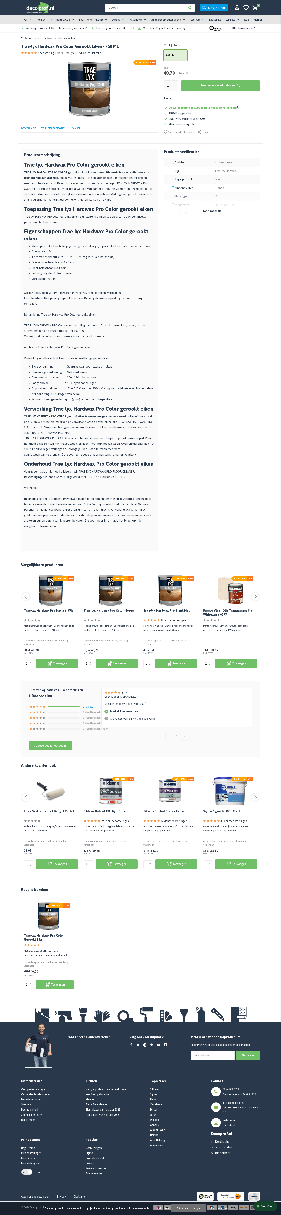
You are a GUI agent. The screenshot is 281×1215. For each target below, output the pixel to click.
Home (36, 38)
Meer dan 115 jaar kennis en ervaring (164, 28)
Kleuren (90, 1099)
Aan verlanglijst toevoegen (181, 132)
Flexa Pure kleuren (97, 1104)
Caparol (155, 1124)
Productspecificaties (52, 127)
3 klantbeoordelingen (173, 620)
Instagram (229, 1120)
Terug (27, 38)
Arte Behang (157, 1140)
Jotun (153, 1114)
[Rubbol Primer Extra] (170, 791)
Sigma (89, 1153)
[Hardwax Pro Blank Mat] (170, 590)
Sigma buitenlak (95, 1158)
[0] (254, 8)
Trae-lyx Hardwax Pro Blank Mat (166, 610)
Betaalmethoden (31, 1099)
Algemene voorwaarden (35, 1196)
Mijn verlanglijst (30, 1163)
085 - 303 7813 (231, 1089)
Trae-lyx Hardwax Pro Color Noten (109, 610)
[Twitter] (138, 1045)
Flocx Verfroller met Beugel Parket (49, 811)
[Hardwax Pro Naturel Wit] (51, 590)
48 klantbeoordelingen (233, 821)
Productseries (94, 1173)
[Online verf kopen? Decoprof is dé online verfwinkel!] (40, 7)
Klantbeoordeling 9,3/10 (183, 124)
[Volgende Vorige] (184, 736)
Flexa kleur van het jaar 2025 (102, 1114)
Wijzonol (155, 1119)
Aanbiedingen (94, 1148)
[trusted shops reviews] (215, 28)
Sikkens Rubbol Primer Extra (163, 811)
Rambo (154, 1135)
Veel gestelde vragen (33, 1089)
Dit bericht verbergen (189, 1208)
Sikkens (90, 1163)
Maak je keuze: (173, 45)
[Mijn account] (237, 8)
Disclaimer (79, 1196)
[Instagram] (144, 1045)
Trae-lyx (69, 53)
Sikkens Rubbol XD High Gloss (105, 811)
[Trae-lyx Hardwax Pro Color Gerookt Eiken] (49, 916)
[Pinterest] (151, 1045)
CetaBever (156, 1104)
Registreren (28, 1148)
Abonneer (247, 1055)
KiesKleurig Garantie (98, 1094)
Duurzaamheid (29, 1109)
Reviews (75, 127)
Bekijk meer (28, 1119)
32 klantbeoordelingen (174, 821)
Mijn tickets (28, 1158)
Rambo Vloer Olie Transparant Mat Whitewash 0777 (228, 612)
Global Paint (157, 1129)
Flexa (153, 1099)
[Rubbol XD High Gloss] (111, 791)
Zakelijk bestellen (31, 1114)
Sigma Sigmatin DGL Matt (221, 811)
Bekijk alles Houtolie (89, 53)
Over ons (26, 1104)
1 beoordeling (46, 53)
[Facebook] (131, 1045)
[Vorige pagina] (169, 736)
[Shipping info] (238, 108)
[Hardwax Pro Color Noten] (111, 590)
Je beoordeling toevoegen (50, 745)
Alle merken (157, 1145)
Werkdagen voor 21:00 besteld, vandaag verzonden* (56, 28)
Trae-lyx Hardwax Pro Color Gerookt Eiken (44, 937)
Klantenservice (242, 28)
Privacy (61, 1196)
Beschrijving (28, 127)
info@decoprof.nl (233, 1102)
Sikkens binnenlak (96, 1168)
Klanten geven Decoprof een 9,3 (115, 28)
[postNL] (230, 1196)
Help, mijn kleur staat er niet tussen (106, 1089)
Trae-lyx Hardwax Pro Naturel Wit (48, 610)
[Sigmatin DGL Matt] (230, 791)
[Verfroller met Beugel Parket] (51, 791)
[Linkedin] (165, 1045)
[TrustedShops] (205, 1196)
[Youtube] (158, 1045)
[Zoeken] (190, 7)
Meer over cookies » (222, 1208)
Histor (153, 1109)
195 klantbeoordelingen (115, 821)
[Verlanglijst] (246, 8)
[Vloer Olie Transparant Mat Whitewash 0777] (230, 590)
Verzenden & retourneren (36, 1094)
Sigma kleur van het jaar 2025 (103, 1109)
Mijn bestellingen (31, 1153)
